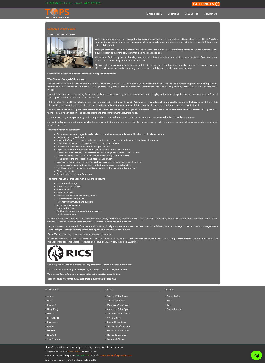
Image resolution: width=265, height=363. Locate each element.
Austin (50, 296)
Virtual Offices (114, 318)
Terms (170, 305)
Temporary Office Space (118, 326)
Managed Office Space (118, 305)
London (51, 313)
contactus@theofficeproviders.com (115, 355)
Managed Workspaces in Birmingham (83, 229)
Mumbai (51, 330)
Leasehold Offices (115, 339)
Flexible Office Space (117, 335)
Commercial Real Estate (118, 313)
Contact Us (210, 13)
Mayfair (50, 326)
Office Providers (74, 351)
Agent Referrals (174, 309)
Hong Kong (52, 309)
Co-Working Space (116, 300)
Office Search (154, 13)
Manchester (53, 322)
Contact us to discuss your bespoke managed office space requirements (81, 74)
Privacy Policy (173, 296)
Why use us (191, 13)
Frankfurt (51, 305)
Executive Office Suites (118, 330)
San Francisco (53, 339)
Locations (173, 13)
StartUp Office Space (117, 296)
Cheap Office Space (117, 322)
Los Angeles (53, 318)
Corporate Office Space (118, 309)
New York (51, 335)
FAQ (169, 300)
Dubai (50, 300)
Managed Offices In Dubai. (118, 229)
